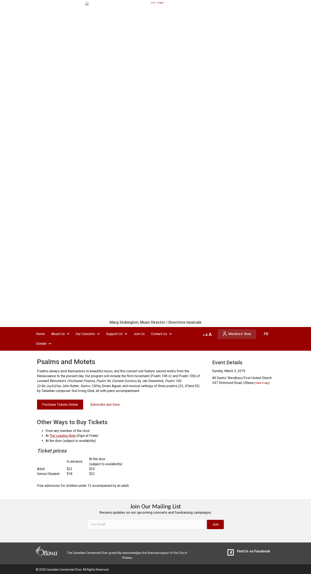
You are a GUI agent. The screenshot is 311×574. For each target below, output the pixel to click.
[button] (215, 524)
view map (262, 383)
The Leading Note (63, 436)
